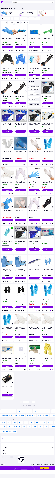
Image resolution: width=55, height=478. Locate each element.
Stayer (14, 422)
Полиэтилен (26, 22)
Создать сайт (44, 468)
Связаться (20, 47)
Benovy (20, 422)
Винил (18, 22)
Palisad (3, 426)
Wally (24, 426)
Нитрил (5, 22)
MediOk (38, 422)
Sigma (31, 422)
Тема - (6, 457)
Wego (9, 422)
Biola (46, 426)
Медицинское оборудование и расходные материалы (19, 5)
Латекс (11, 22)
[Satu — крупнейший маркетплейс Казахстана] (2, 2)
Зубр (26, 422)
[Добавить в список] (12, 35)
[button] (7, 47)
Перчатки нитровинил (43, 415)
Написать (48, 131)
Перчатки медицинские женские (41, 411)
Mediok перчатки (31, 415)
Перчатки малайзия (19, 415)
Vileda (40, 426)
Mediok (3, 422)
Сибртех (9, 426)
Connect (50, 422)
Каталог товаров (4, 5)
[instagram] (7, 464)
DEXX (29, 426)
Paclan (43, 422)
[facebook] (4, 464)
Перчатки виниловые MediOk (8, 411)
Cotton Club (17, 426)
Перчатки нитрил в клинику (24, 411)
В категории (7, 2)
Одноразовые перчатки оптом (8, 431)
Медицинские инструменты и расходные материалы (38, 5)
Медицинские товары (6, 415)
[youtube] (2, 464)
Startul (34, 426)
